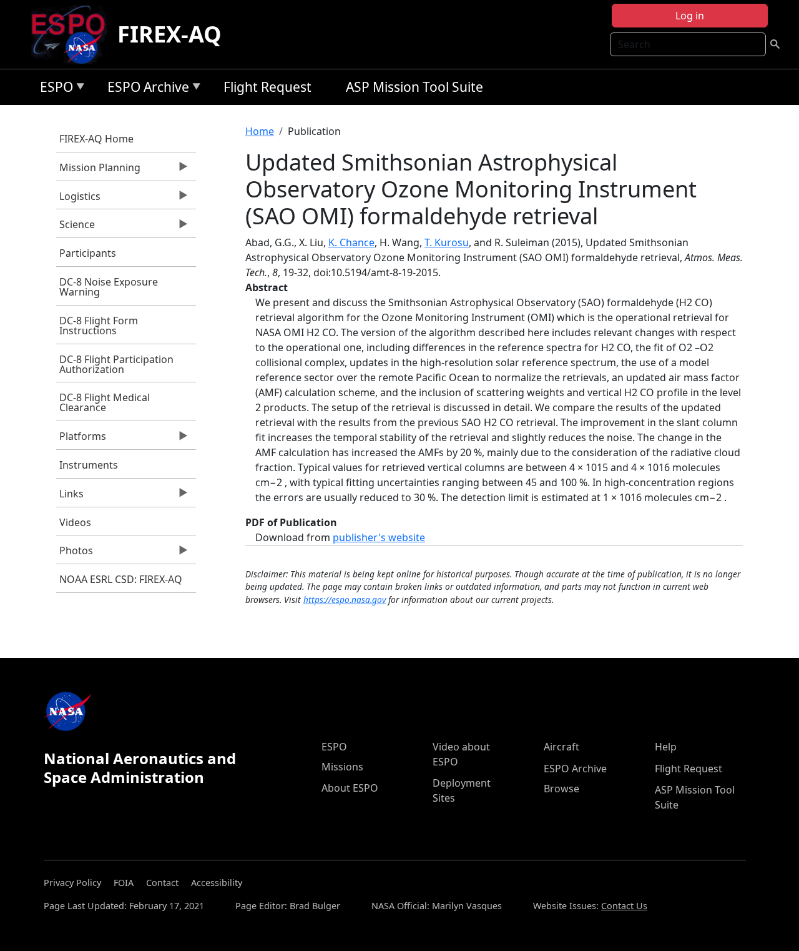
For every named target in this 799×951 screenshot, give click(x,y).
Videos (75, 522)
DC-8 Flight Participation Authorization (116, 364)
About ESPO (349, 788)
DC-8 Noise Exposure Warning (108, 287)
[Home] (73, 34)
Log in (689, 15)
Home (259, 131)
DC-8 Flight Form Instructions (98, 325)
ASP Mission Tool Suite (414, 87)
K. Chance (351, 242)
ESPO (53, 89)
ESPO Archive (145, 89)
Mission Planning (98, 171)
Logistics (78, 199)
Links (70, 497)
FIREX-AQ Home (96, 139)
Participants (87, 253)
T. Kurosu (446, 242)
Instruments (88, 465)
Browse (561, 788)
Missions (342, 767)
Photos (74, 554)
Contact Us (624, 906)
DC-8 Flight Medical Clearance (104, 402)
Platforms (81, 439)
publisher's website (379, 537)
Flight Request (267, 87)
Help (666, 747)
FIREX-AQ (169, 34)
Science (75, 227)
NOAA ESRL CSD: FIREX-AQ (120, 579)
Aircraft (561, 747)
